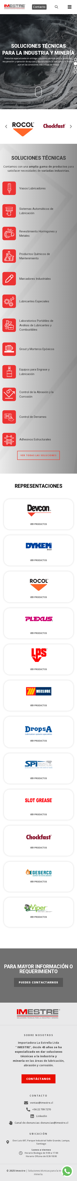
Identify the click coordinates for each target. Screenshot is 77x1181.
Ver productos (38, 524)
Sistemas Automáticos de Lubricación (36, 211)
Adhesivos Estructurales (35, 439)
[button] (69, 7)
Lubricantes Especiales (34, 301)
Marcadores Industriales (35, 279)
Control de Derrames (32, 417)
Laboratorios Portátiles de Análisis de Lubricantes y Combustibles (36, 325)
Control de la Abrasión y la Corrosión (36, 394)
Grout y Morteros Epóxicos (36, 349)
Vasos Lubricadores (32, 188)
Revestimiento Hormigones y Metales (38, 234)
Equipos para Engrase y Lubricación (34, 372)
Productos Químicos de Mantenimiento (34, 256)
